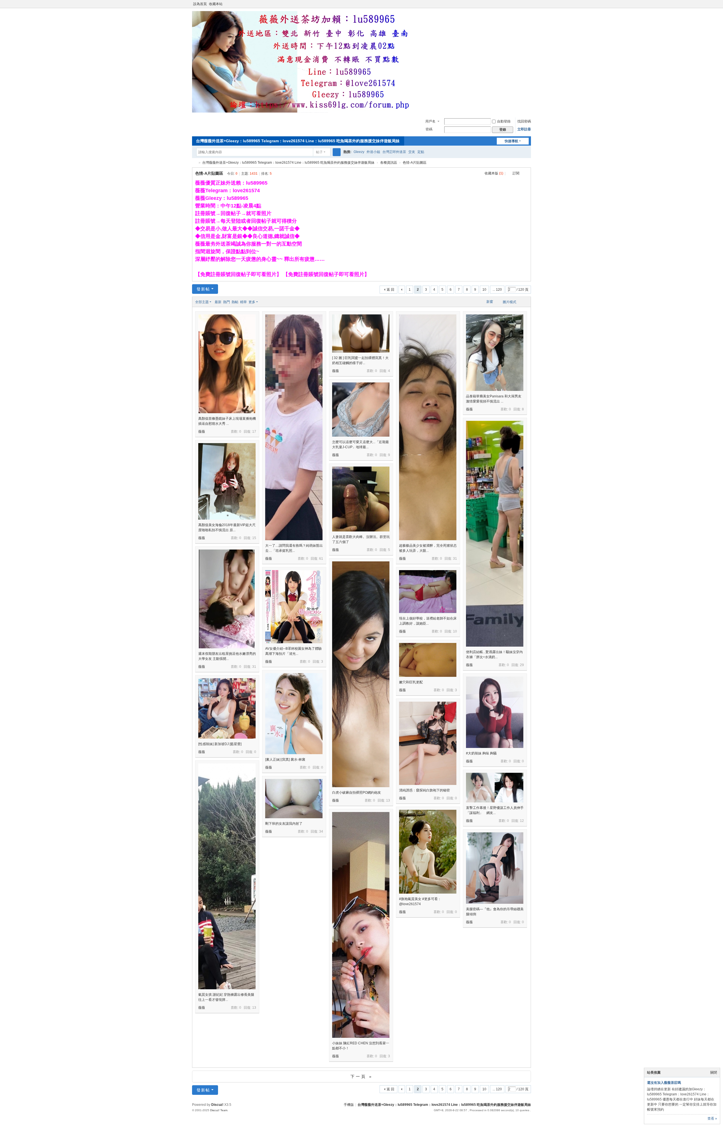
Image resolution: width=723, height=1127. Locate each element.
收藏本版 (494, 173)
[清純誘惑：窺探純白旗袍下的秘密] (427, 743)
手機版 (349, 1105)
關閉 (713, 1073)
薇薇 (201, 432)
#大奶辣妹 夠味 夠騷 (481, 753)
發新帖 (203, 289)
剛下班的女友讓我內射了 (283, 824)
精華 (243, 302)
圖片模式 (509, 302)
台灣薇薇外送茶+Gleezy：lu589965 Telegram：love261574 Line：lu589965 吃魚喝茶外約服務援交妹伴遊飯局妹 (298, 141)
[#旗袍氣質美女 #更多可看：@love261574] (427, 852)
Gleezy (359, 152)
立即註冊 (524, 129)
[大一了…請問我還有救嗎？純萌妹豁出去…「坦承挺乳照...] (294, 455)
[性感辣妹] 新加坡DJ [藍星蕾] (219, 744)
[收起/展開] (526, 173)
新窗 (489, 302)
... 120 (497, 290)
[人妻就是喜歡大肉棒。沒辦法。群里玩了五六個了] (360, 499)
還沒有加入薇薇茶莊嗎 (664, 1083)
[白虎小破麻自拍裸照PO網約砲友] (360, 702)
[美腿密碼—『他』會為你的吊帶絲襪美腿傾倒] (494, 868)
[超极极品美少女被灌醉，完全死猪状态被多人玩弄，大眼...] (427, 455)
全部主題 (202, 302)
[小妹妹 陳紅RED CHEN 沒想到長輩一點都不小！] (360, 953)
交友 (411, 152)
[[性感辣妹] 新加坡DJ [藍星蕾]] (227, 708)
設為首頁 (200, 4)
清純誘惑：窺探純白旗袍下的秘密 (424, 790)
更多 (252, 302)
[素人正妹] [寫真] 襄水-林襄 (285, 759)
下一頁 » (361, 1076)
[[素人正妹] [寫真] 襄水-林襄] (294, 713)
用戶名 (430, 121)
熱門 (226, 302)
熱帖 (235, 302)
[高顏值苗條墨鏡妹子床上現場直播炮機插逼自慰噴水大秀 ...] (227, 363)
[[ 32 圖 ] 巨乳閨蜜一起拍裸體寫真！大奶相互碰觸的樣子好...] (360, 333)
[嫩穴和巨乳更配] (427, 660)
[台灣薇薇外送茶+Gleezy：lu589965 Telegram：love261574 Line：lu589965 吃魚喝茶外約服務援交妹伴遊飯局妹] (305, 111)
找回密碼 (524, 121)
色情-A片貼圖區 (414, 163)
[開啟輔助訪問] (523, 3)
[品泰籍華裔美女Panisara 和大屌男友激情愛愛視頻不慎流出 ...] (494, 352)
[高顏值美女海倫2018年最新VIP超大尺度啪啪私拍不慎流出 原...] (227, 481)
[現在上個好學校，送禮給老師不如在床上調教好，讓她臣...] (427, 591)
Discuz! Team (218, 1110)
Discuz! (217, 1105)
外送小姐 (373, 152)
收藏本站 (216, 4)
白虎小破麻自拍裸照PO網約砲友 (356, 793)
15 (254, 538)
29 (522, 665)
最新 (218, 302)
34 (321, 831)
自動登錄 (504, 121)
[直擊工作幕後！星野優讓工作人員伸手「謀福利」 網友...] (494, 787)
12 (522, 821)
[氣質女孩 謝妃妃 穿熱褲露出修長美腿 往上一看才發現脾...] (227, 904)
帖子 (319, 152)
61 (321, 559)
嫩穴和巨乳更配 (411, 682)
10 (484, 290)
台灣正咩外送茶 (394, 152)
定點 (420, 152)
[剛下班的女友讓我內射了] (294, 798)
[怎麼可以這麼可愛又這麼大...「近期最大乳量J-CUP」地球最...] (360, 409)
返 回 (390, 290)
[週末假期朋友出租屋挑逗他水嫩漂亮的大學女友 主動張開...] (227, 599)
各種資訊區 (388, 163)
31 (455, 559)
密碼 (429, 129)
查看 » (712, 1119)
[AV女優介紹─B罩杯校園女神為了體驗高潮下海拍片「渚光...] (294, 606)
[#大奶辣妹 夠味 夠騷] (494, 712)
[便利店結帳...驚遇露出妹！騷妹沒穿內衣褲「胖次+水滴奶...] (494, 562)
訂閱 (516, 173)
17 (254, 432)
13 (388, 800)
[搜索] (337, 152)
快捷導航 (511, 141)
